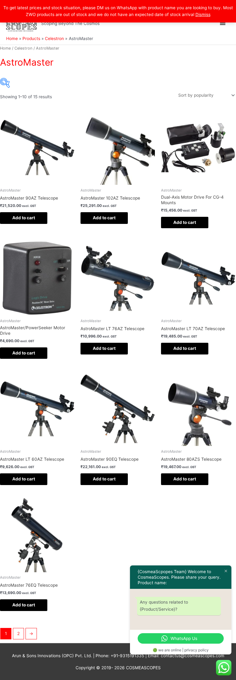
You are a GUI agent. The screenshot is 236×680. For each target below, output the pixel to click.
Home (5, 48)
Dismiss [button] (202, 14)
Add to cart (23, 217)
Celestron (23, 48)
